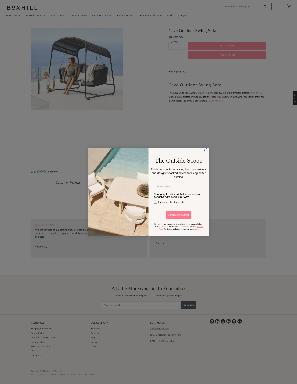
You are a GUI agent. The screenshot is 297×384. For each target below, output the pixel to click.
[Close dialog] (206, 150)
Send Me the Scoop (178, 215)
